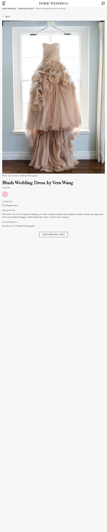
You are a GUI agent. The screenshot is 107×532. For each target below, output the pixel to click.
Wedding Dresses (10, 206)
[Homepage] (53, 3)
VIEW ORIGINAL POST (53, 234)
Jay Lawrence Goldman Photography (18, 226)
